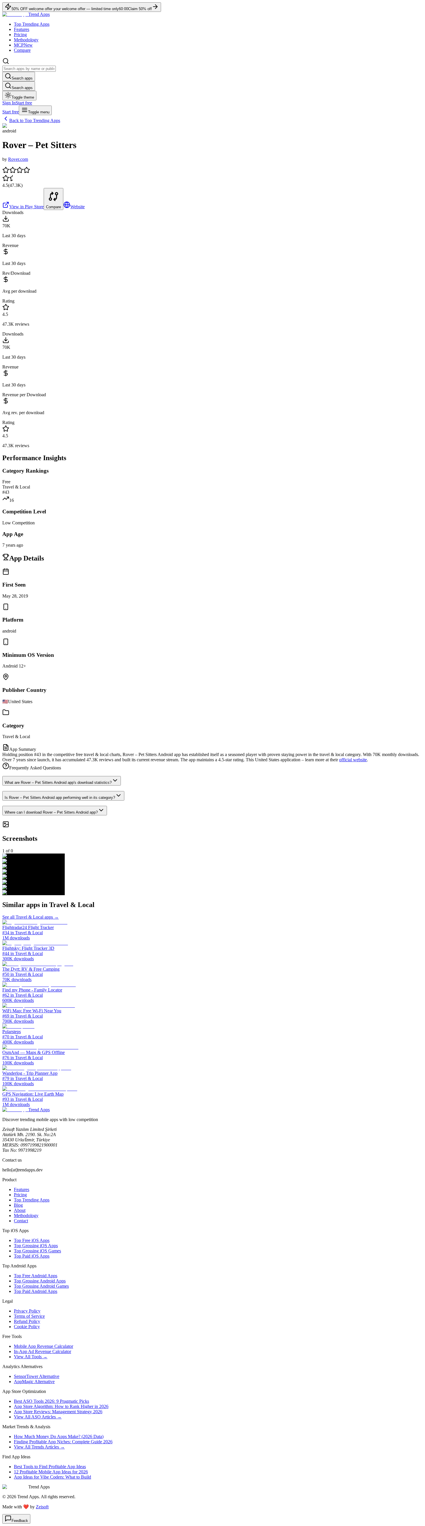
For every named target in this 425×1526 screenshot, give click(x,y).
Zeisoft (42, 1506)
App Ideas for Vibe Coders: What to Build (52, 1477)
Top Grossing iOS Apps (36, 1245)
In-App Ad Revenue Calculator (42, 1351)
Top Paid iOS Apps (31, 1256)
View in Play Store (26, 206)
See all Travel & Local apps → (30, 917)
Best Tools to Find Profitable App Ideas (50, 1466)
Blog (18, 1205)
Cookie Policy (27, 1326)
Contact (21, 1220)
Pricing (20, 34)
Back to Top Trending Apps (34, 120)
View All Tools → (30, 1356)
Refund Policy (27, 1321)
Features (21, 29)
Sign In (9, 102)
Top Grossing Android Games (41, 1286)
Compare (22, 50)
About (19, 1210)
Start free (24, 102)
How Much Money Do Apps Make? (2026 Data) (59, 1436)
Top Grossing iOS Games (37, 1250)
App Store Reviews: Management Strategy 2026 (58, 1411)
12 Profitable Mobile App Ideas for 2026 (51, 1471)
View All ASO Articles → (38, 1416)
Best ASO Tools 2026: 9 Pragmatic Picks (51, 1401)
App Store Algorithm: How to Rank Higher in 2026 (61, 1406)
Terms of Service (29, 1316)
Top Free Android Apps (35, 1275)
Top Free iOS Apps (31, 1240)
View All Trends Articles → (39, 1446)
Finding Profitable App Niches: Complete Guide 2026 (63, 1441)
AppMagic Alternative (34, 1381)
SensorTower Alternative (36, 1376)
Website (77, 206)
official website (353, 759)
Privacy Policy (27, 1310)
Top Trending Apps (31, 24)
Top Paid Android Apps (35, 1291)
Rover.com (18, 159)
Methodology (26, 39)
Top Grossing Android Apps (40, 1280)
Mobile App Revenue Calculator (43, 1346)
